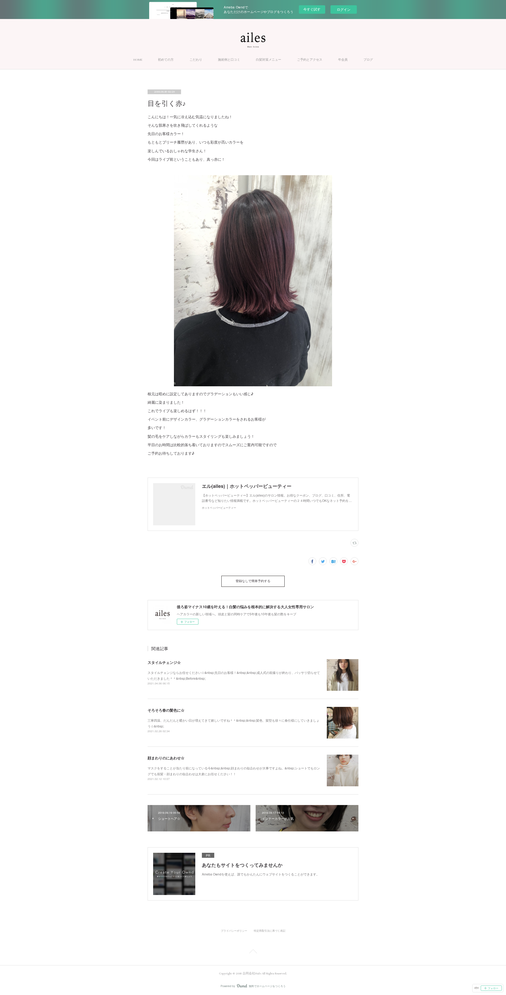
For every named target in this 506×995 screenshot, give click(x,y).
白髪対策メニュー (268, 59)
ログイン (344, 9)
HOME (137, 59)
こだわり (195, 59)
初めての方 (166, 59)
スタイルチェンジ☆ (164, 662)
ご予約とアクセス (309, 59)
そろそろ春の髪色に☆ (166, 710)
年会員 (343, 59)
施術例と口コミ (229, 59)
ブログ (368, 59)
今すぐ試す (311, 9)
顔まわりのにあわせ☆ (166, 757)
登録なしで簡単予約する (253, 581)
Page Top (253, 952)
